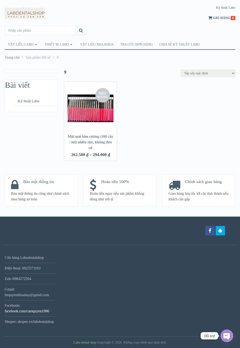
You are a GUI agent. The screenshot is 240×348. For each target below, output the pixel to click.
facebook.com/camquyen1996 (27, 311)
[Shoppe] (230, 230)
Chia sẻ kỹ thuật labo (179, 44)
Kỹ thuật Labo (225, 7)
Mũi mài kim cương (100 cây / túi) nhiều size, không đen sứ (90, 142)
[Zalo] (220, 230)
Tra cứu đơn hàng (136, 44)
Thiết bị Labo (57, 44)
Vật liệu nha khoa (97, 44)
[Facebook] (210, 230)
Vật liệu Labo (20, 44)
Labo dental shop (85, 342)
